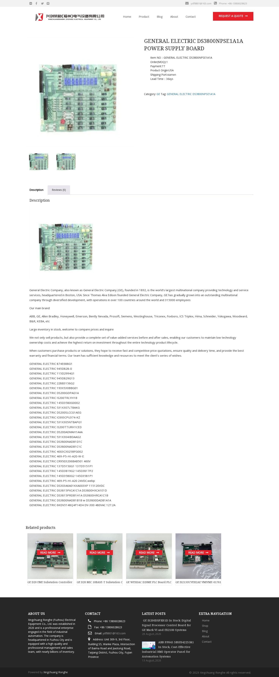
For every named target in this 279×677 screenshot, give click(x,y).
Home (126, 16)
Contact (190, 16)
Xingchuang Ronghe (55, 672)
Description (36, 190)
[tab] (36, 190)
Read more (48, 552)
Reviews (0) (59, 190)
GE (158, 94)
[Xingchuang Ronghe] (69, 16)
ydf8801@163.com (114, 633)
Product (143, 16)
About (173, 16)
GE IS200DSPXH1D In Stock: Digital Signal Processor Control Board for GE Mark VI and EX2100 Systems (166, 625)
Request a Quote (231, 16)
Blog (159, 16)
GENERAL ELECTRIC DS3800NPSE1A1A (191, 94)
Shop (205, 625)
